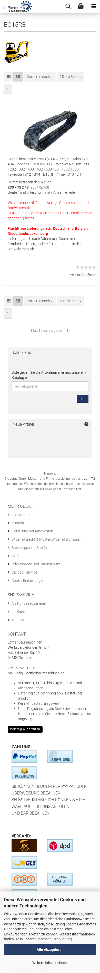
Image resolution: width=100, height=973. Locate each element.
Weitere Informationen (50, 963)
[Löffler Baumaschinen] (16, 6)
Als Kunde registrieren (29, 603)
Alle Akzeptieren (50, 950)
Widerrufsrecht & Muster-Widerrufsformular (46, 539)
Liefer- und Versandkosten (32, 531)
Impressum (20, 515)
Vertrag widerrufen (25, 729)
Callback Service (24, 572)
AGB (15, 556)
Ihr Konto (19, 612)
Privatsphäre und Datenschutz (36, 564)
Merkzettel (20, 620)
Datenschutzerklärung (54, 939)
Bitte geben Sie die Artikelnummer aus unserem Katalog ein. (49, 375)
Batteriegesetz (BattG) (29, 548)
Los (82, 399)
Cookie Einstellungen (28, 580)
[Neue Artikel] (86, 424)
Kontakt (18, 523)
